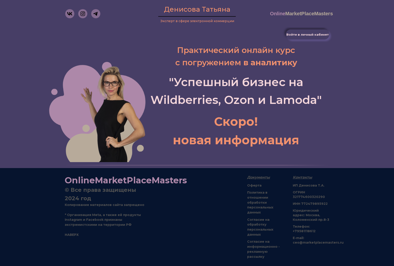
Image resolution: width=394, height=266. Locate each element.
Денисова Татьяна (197, 9)
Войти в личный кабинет (307, 34)
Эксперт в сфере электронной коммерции (197, 21)
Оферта (254, 185)
